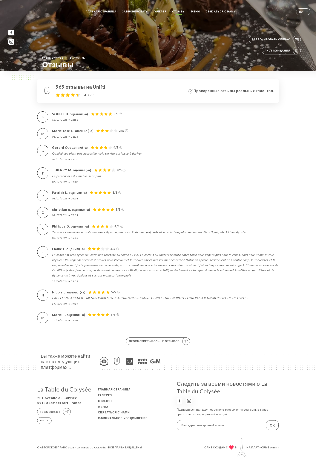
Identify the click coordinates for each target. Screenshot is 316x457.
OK (272, 425)
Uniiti (274, 447)
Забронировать (135, 11)
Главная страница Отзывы (64, 58)
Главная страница (101, 11)
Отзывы (179, 11)
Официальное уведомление (123, 418)
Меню (195, 11)
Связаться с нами (221, 11)
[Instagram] (11, 42)
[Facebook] (11, 32)
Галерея (160, 11)
